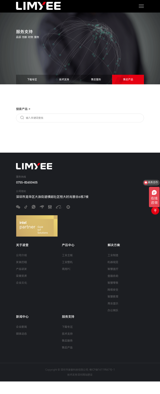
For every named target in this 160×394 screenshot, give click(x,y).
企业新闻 (21, 326)
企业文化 (21, 282)
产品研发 (21, 269)
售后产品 (128, 79)
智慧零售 (113, 282)
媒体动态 (21, 333)
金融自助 (113, 275)
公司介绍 (21, 255)
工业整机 (67, 262)
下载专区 (32, 79)
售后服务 (96, 79)
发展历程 (21, 262)
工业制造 (113, 255)
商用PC (66, 269)
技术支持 (64, 79)
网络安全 (113, 289)
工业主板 (67, 255)
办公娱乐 (113, 310)
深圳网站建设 (85, 374)
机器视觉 (113, 262)
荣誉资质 (21, 275)
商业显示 (113, 303)
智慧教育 (113, 296)
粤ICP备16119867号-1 (102, 369)
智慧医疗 (113, 269)
